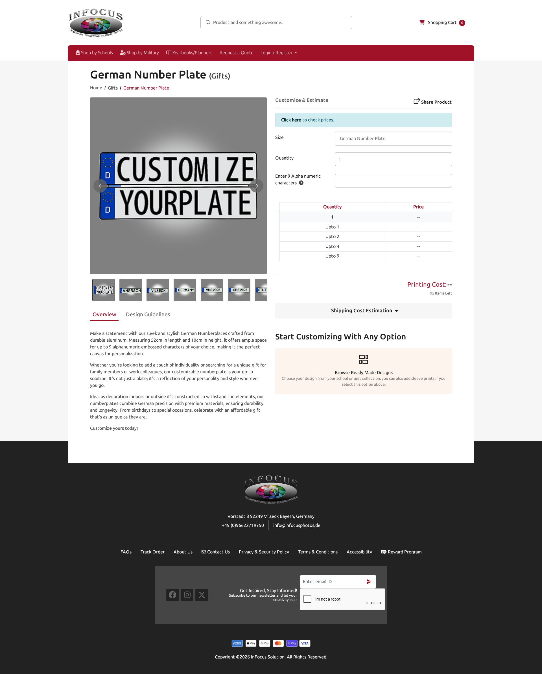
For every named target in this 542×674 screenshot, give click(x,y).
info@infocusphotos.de (296, 525)
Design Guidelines (148, 314)
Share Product (436, 102)
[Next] (256, 185)
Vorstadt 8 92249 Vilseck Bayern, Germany (271, 516)
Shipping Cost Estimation (361, 311)
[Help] (300, 183)
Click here (291, 120)
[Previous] (100, 185)
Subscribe (369, 581)
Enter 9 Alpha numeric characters (298, 179)
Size (279, 137)
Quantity (284, 158)
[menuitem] (92, 53)
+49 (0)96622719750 (243, 525)
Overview (104, 314)
